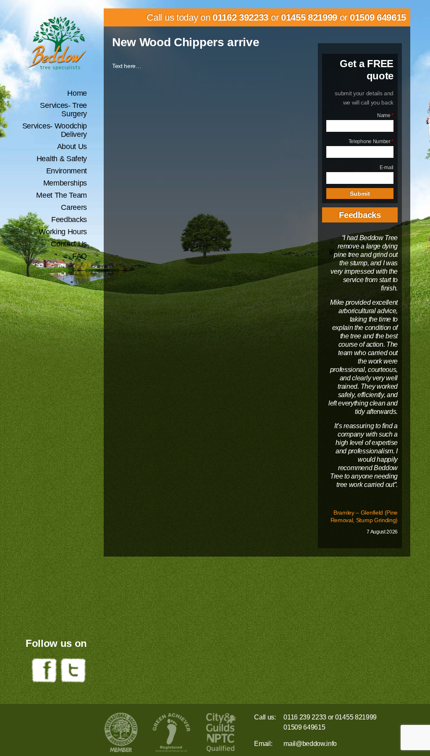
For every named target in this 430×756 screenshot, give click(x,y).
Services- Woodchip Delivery (54, 130)
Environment (66, 171)
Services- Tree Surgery (63, 109)
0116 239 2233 (304, 717)
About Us (72, 146)
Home (77, 93)
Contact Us (69, 244)
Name (385, 115)
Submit (360, 193)
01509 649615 (378, 17)
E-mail (386, 167)
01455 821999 (309, 17)
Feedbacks (69, 219)
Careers (74, 207)
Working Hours (63, 232)
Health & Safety (62, 158)
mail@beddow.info (310, 743)
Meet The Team (61, 195)
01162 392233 (240, 17)
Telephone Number (371, 141)
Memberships (65, 183)
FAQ (79, 256)
